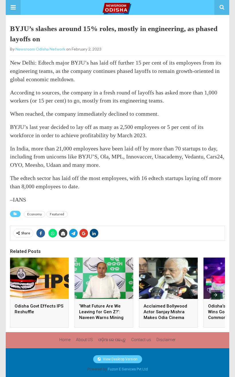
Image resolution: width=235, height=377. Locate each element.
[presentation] (215, 295)
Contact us (141, 339)
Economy (34, 214)
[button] (13, 7)
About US (84, 339)
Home (64, 339)
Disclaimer (166, 339)
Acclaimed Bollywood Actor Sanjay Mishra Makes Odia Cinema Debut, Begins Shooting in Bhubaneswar (167, 317)
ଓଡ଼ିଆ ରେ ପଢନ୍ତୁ (112, 339)
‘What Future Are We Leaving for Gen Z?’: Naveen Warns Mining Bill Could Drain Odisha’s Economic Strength (104, 317)
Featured (57, 214)
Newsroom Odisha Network (40, 49)
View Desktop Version (120, 359)
